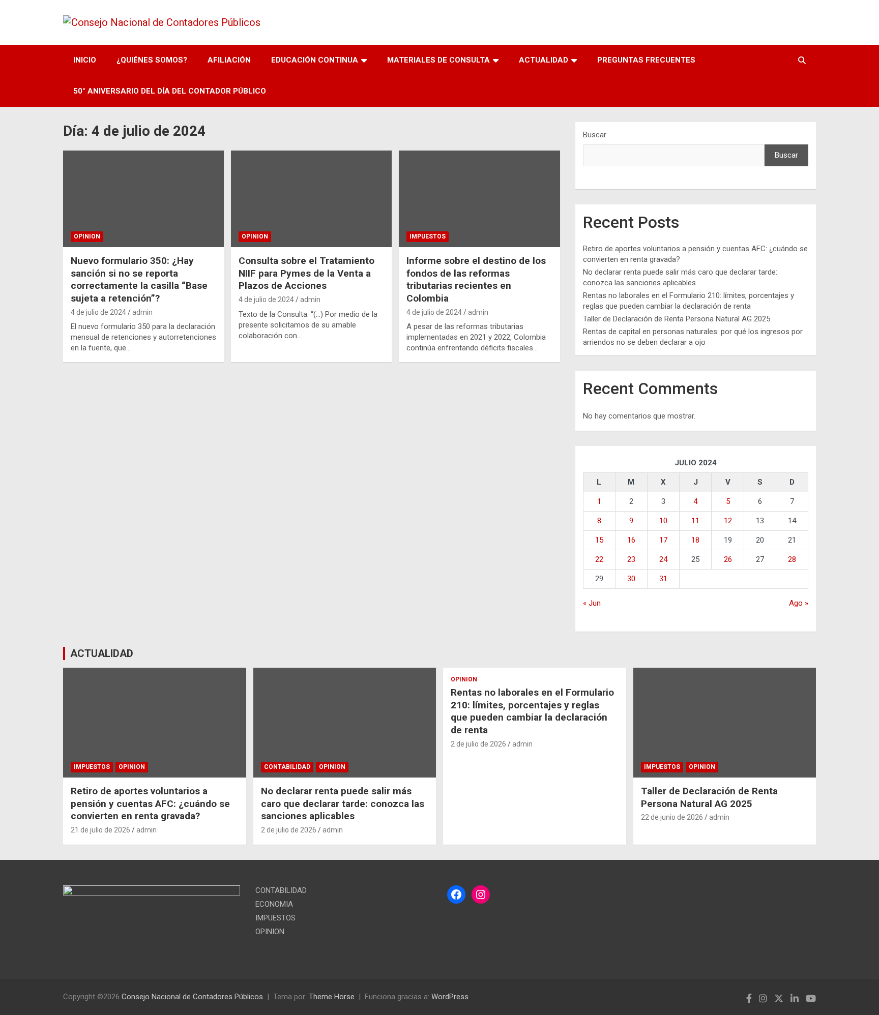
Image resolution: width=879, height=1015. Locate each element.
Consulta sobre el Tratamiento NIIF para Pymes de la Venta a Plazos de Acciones (306, 273)
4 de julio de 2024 (98, 312)
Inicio (84, 60)
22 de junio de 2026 (672, 817)
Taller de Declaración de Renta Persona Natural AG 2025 (676, 318)
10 (663, 520)
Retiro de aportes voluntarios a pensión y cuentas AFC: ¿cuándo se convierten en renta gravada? (150, 803)
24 (663, 559)
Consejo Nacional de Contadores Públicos (192, 996)
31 (663, 578)
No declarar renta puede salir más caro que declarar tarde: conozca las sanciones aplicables (342, 803)
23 (631, 559)
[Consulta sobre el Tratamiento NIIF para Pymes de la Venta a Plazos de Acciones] (311, 199)
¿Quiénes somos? (151, 60)
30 (631, 578)
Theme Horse (332, 996)
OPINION (87, 236)
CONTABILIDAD (287, 766)
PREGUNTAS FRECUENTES (646, 60)
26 (728, 559)
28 (792, 559)
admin (142, 312)
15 (599, 540)
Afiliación (229, 60)
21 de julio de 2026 (100, 830)
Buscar (594, 134)
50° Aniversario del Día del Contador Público (169, 91)
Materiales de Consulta (438, 60)
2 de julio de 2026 (288, 830)
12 (728, 520)
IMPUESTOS (427, 236)
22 (599, 559)
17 (663, 540)
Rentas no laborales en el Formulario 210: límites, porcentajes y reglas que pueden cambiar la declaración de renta (532, 711)
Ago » (798, 603)
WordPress (449, 996)
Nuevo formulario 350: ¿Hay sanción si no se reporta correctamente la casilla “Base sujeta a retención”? (139, 279)
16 (631, 540)
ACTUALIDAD (543, 60)
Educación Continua (314, 60)
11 (695, 520)
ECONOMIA (274, 904)
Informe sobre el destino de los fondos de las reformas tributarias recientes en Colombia (476, 279)
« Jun (592, 603)
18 (695, 540)
